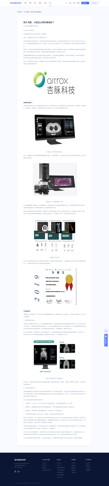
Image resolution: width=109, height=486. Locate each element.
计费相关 (73, 472)
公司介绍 (44, 463)
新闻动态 (19, 12)
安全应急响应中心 (61, 467)
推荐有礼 (88, 465)
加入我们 (44, 465)
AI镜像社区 (88, 470)
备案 (78, 3)
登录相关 (73, 465)
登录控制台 (94, 3)
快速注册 (85, 3)
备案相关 (73, 470)
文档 (74, 3)
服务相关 (73, 467)
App (70, 3)
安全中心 (59, 465)
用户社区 (88, 463)
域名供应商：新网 (46, 470)
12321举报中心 (60, 472)
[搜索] (67, 3)
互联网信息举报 (60, 474)
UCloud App (59, 477)
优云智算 (88, 467)
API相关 (73, 463)
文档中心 (59, 463)
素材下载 (44, 467)
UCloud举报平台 (61, 470)
